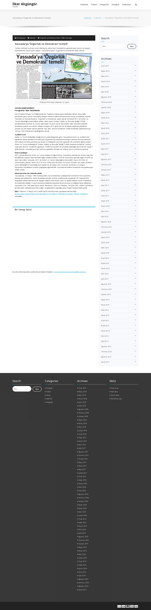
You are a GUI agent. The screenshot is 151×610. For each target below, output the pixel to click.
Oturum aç (115, 388)
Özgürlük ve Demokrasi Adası (50, 38)
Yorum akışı (115, 395)
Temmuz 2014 (106, 352)
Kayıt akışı (114, 392)
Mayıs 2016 (105, 237)
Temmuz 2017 (106, 164)
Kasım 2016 (105, 206)
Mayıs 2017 (105, 175)
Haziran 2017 (106, 170)
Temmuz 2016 (106, 227)
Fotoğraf (115, 4)
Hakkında (126, 4)
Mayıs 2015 (105, 300)
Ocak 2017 (105, 196)
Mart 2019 (105, 76)
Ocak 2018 (105, 133)
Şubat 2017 (105, 190)
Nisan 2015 (105, 305)
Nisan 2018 (105, 118)
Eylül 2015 (104, 279)
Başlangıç (87, 18)
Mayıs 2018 (105, 113)
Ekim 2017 (105, 149)
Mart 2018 (105, 123)
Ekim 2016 (105, 211)
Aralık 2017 (105, 139)
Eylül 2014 (104, 341)
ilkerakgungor (21, 38)
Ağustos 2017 (106, 159)
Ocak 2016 (105, 258)
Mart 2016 (105, 248)
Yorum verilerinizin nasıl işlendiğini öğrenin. (70, 272)
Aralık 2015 (105, 263)
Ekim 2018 (105, 87)
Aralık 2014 (105, 326)
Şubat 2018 (105, 128)
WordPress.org (116, 399)
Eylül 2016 (104, 216)
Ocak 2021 (105, 66)
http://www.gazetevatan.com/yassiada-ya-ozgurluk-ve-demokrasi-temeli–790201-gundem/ (51, 194)
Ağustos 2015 (106, 284)
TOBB (63, 38)
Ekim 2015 (105, 274)
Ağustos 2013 (106, 357)
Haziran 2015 (106, 294)
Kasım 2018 (105, 81)
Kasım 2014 (105, 331)
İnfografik (104, 4)
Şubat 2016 (105, 253)
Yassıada (68, 38)
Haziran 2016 (106, 232)
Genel (48, 395)
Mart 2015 (105, 310)
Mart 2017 (105, 185)
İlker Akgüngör (24, 4)
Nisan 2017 (105, 180)
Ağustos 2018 (106, 97)
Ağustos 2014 (106, 346)
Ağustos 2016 (106, 222)
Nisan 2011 (105, 362)
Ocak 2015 (105, 320)
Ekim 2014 (105, 336)
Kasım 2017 (105, 144)
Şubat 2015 (105, 315)
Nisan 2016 (105, 242)
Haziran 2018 (106, 107)
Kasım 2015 (105, 268)
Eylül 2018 (104, 92)
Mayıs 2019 (105, 71)
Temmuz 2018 (106, 102)
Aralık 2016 (105, 201)
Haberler (84, 4)
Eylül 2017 (104, 154)
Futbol (94, 4)
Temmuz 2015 (106, 289)
